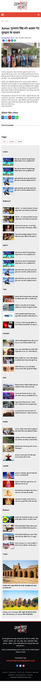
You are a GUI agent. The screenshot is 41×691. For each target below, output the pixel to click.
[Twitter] (20, 666)
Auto (4, 378)
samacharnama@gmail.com (20, 659)
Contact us (28, 672)
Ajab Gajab (35, 672)
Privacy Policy (12, 672)
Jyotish (5, 466)
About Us (5, 672)
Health (5, 422)
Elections (30, 675)
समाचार (20, 142)
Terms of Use (21, 672)
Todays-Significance (21, 675)
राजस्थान (11, 142)
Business (6, 510)
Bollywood (6, 201)
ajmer (7, 21)
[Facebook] (17, 666)
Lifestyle (6, 333)
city (2, 21)
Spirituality (11, 675)
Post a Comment (7, 125)
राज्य (4, 142)
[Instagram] (23, 666)
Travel (5, 554)
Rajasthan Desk (9, 38)
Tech (4, 289)
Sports (5, 245)
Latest (5, 152)
